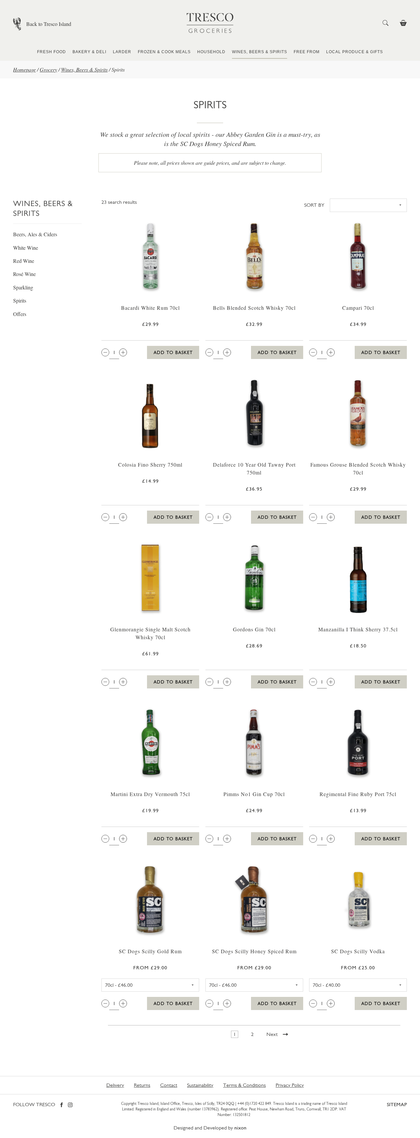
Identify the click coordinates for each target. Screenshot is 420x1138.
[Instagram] (70, 1105)
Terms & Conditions (244, 1085)
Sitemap (397, 1104)
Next (272, 1034)
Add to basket (173, 352)
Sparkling (23, 287)
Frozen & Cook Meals (164, 52)
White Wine (25, 247)
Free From (307, 52)
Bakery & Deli (89, 52)
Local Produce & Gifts (354, 52)
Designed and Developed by (210, 1128)
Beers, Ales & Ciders (35, 234)
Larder (122, 52)
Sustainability (200, 1085)
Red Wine (23, 260)
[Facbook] (61, 1105)
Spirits (19, 300)
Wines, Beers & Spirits (259, 52)
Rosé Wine (24, 273)
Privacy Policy (290, 1085)
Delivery (115, 1085)
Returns (142, 1085)
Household (211, 52)
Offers (19, 313)
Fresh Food (51, 52)
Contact (168, 1085)
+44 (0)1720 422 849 (254, 1103)
